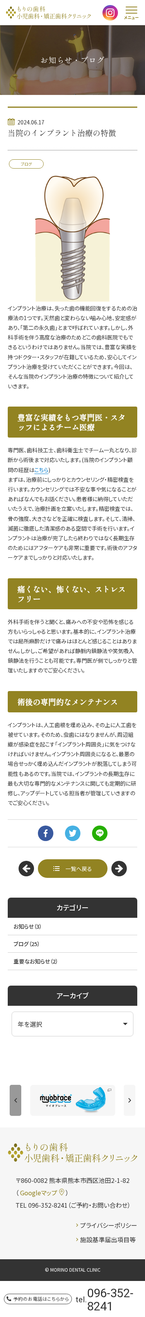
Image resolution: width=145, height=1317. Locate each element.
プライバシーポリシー (108, 1225)
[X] (72, 833)
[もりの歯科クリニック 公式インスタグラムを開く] (110, 14)
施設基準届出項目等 (108, 1239)
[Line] (99, 833)
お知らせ (28, 926)
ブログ (27, 944)
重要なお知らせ (36, 961)
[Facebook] (45, 833)
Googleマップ (38, 1192)
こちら (41, 470)
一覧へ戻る (78, 868)
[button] (15, 1100)
